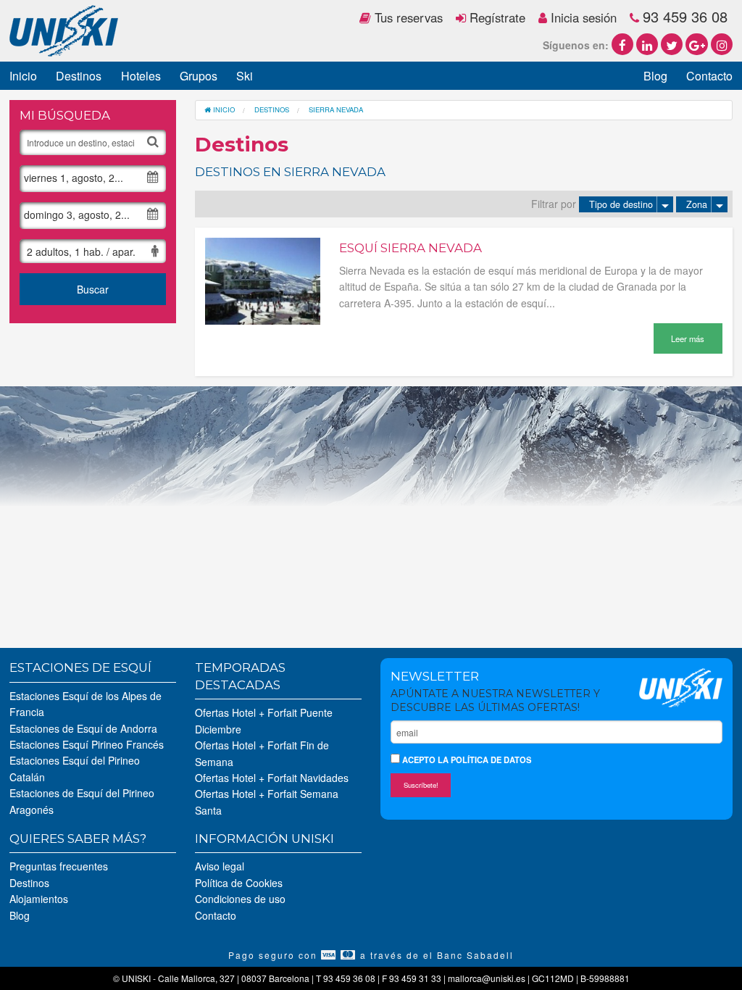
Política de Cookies (239, 882)
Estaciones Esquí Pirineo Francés (86, 744)
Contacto (709, 75)
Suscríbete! (421, 785)
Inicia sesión (582, 17)
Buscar (93, 289)
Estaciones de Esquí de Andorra (83, 728)
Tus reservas (407, 17)
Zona (696, 204)
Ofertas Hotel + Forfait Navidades (272, 777)
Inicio (23, 75)
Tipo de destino (621, 204)
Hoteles (141, 75)
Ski (244, 75)
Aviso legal (219, 866)
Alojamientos (38, 898)
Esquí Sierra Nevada (410, 248)
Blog (655, 75)
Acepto (465, 759)
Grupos (198, 75)
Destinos (78, 75)
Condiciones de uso (240, 898)
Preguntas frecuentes (58, 866)
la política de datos (484, 759)
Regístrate (495, 17)
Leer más (687, 338)
